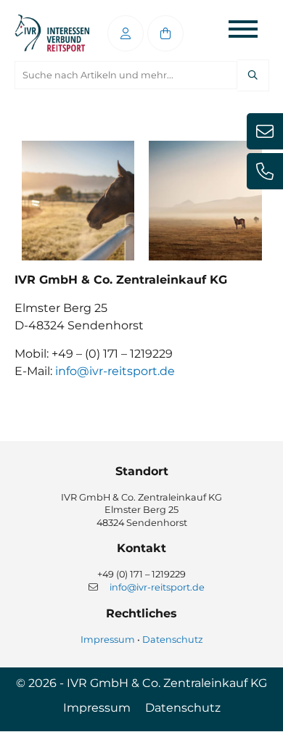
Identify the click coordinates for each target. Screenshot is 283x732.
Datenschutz (172, 639)
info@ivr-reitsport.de (115, 371)
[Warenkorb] (165, 33)
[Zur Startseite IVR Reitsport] (52, 33)
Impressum (108, 639)
